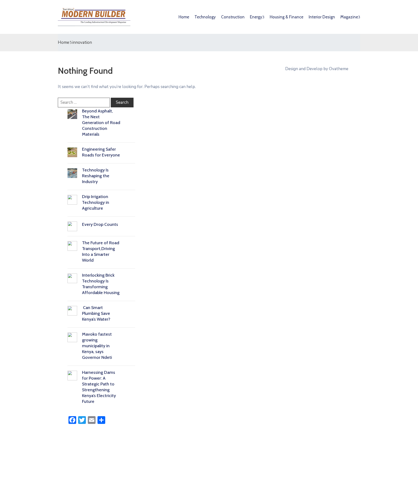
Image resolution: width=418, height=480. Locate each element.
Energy (256, 17)
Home (184, 17)
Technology (205, 17)
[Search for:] (84, 102)
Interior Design (322, 17)
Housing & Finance (286, 17)
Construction (233, 17)
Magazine (349, 17)
